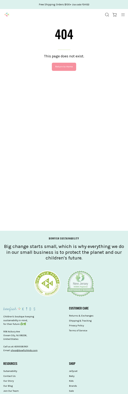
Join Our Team (11, 390)
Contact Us (9, 376)
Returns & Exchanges (81, 315)
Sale (71, 390)
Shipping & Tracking (80, 320)
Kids (71, 381)
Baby (71, 376)
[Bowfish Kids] (6, 15)
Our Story (8, 381)
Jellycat (73, 371)
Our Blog (8, 385)
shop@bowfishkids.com (24, 350)
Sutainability (10, 371)
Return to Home (64, 66)
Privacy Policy (76, 325)
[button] (106, 14)
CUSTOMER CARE (79, 308)
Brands (73, 385)
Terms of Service (78, 330)
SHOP (72, 364)
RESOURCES (10, 364)
